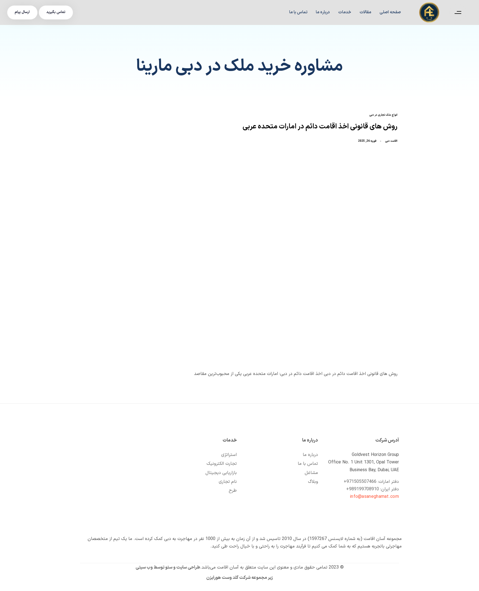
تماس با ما (298, 12)
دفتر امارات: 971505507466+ (371, 481)
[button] (457, 12)
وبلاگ (313, 481)
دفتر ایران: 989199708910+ (372, 489)
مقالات (365, 12)
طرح (233, 490)
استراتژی (229, 455)
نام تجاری (228, 481)
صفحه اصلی (390, 12)
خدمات (344, 12)
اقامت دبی (391, 141)
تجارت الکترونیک (222, 463)
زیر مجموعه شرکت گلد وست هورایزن (239, 577)
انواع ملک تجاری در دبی (383, 115)
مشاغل (311, 473)
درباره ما (323, 12)
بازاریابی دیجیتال (221, 473)
